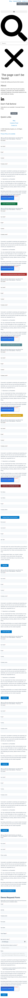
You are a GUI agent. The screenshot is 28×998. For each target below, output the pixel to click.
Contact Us (25, 1)
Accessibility (12, 133)
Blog (10, 1)
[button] (14, 11)
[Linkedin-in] (2, 99)
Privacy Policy (4, 133)
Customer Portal (17, 1)
